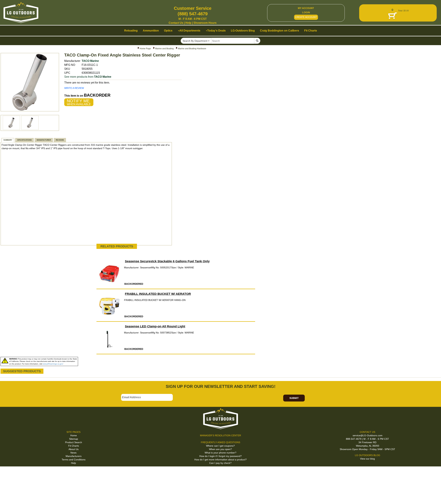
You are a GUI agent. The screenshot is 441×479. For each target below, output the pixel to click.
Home (73, 435)
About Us (74, 449)
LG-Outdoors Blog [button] (243, 30)
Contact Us (176, 22)
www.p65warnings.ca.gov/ (53, 364)
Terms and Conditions (73, 459)
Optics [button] (168, 30)
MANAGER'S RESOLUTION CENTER (220, 435)
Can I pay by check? (220, 463)
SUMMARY (7, 140)
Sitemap (73, 438)
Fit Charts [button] (310, 30)
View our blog (367, 458)
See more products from (87, 76)
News (73, 452)
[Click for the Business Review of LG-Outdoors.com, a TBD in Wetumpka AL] (7, 472)
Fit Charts (73, 445)
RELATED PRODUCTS (116, 246)
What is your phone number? (220, 452)
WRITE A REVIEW (74, 88)
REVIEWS (60, 140)
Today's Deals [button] (216, 30)
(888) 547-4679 (193, 13)
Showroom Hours (205, 22)
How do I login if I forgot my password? (220, 456)
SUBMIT (294, 398)
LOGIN (306, 12)
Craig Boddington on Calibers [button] (279, 30)
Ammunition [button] (151, 30)
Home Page (145, 48)
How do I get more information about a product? (220, 459)
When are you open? (220, 449)
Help (188, 22)
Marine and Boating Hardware (192, 48)
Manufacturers (73, 456)
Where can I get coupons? (220, 445)
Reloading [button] (131, 30)
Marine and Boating (164, 48)
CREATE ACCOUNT (306, 17)
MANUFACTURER (44, 140)
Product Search (73, 442)
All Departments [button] (189, 30)
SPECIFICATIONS (24, 140)
